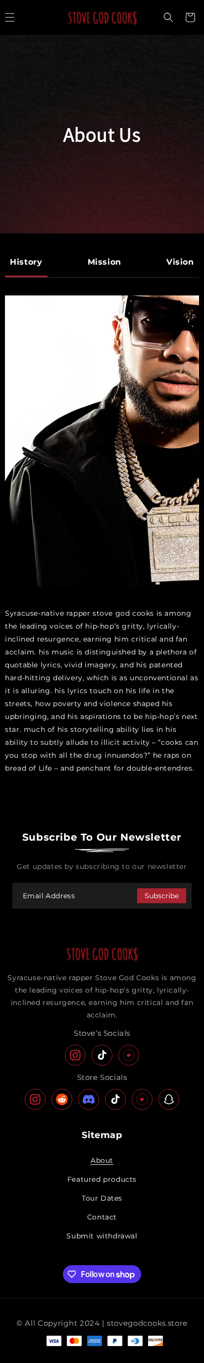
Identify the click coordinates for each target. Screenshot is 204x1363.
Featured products (102, 1179)
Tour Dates (102, 1198)
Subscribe (162, 895)
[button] (168, 17)
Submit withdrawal (101, 1235)
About (102, 1160)
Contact (102, 1217)
